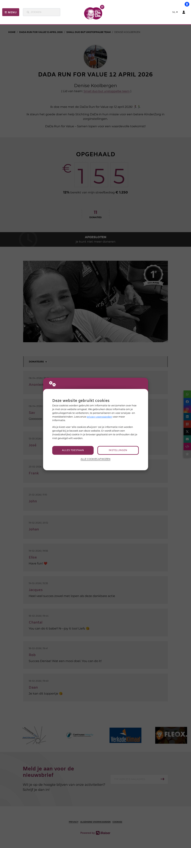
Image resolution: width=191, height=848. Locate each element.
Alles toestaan (73, 450)
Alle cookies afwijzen (95, 459)
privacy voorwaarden (99, 416)
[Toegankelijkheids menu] (187, 4)
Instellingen (118, 450)
